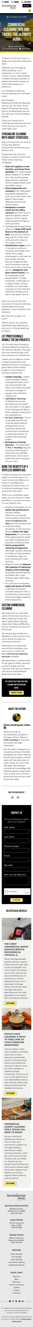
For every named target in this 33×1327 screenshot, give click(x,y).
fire (9, 447)
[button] (29, 10)
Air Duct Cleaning (14, 417)
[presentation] (17, 891)
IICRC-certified (11, 740)
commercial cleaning (11, 48)
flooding (18, 447)
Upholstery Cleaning (15, 398)
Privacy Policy (26, 1319)
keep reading (10, 1003)
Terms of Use (16, 1321)
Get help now (16, 900)
